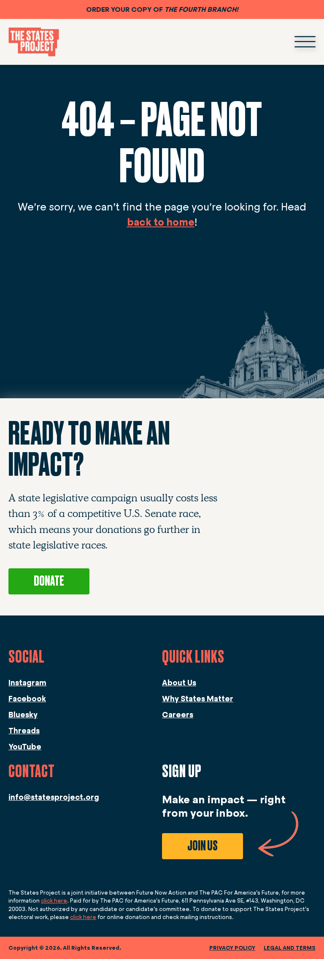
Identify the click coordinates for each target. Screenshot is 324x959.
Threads (24, 731)
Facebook (27, 699)
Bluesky (23, 715)
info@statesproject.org (53, 797)
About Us (179, 683)
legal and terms (290, 947)
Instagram (27, 683)
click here (54, 900)
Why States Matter (197, 699)
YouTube (24, 747)
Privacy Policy (232, 947)
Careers (177, 715)
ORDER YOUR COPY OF (162, 9)
